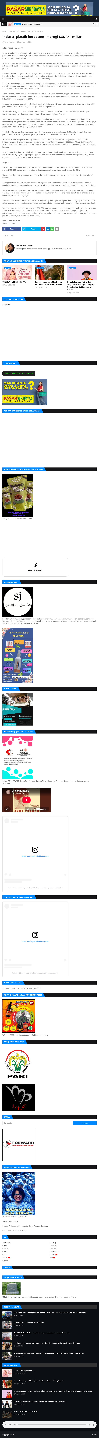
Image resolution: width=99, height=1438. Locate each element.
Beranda (5, 31)
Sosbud (5, 1249)
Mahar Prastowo (9, 42)
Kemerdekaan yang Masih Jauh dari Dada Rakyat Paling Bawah (48, 283)
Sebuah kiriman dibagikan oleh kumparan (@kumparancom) (35, 973)
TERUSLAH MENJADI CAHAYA (32, 24)
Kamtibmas (54, 1252)
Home (94, 1435)
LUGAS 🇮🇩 (53, 1255)
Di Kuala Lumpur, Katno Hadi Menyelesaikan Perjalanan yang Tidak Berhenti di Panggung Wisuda (81, 286)
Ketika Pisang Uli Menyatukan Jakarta (29, 1322)
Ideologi (53, 1243)
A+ (15, 1435)
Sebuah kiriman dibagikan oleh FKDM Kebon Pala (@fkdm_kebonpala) (35, 888)
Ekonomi (53, 1246)
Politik (4, 1246)
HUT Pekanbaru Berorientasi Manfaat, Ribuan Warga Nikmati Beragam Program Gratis (49, 1353)
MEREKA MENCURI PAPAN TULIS (26, 1412)
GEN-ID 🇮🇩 (6, 1258)
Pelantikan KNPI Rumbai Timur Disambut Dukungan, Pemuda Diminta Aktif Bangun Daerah (50, 1312)
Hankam (53, 1249)
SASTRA (5, 1261)
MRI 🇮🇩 (52, 1258)
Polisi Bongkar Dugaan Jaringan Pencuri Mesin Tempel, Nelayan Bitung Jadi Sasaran (47, 1343)
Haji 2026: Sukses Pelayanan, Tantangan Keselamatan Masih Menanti (41, 1333)
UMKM (4, 1252)
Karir (4, 1255)
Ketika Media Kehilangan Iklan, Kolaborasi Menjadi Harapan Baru (40, 1401)
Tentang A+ (6, 1243)
